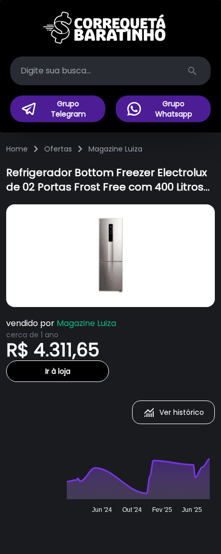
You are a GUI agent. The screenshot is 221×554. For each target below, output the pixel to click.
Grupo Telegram (68, 109)
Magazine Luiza (115, 149)
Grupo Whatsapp (173, 109)
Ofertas (58, 149)
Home (17, 149)
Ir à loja (57, 371)
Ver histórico (181, 412)
